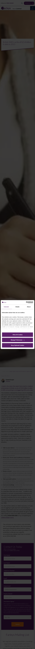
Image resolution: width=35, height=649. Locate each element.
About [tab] (29, 306)
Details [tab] (18, 306)
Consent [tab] (6, 306)
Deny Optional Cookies (17, 345)
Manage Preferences (16, 340)
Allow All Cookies (18, 334)
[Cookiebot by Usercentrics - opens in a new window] (26, 302)
